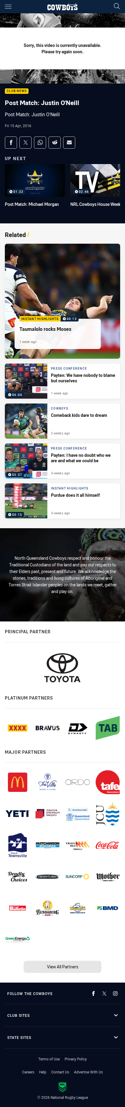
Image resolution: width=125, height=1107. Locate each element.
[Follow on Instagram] (115, 993)
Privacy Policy (76, 1058)
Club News (17, 91)
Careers (28, 1071)
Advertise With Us (88, 1071)
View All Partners (62, 967)
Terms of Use (49, 1058)
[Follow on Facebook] (93, 993)
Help (42, 1071)
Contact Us (60, 1071)
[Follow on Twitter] (104, 993)
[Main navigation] (8, 6)
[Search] (116, 6)
